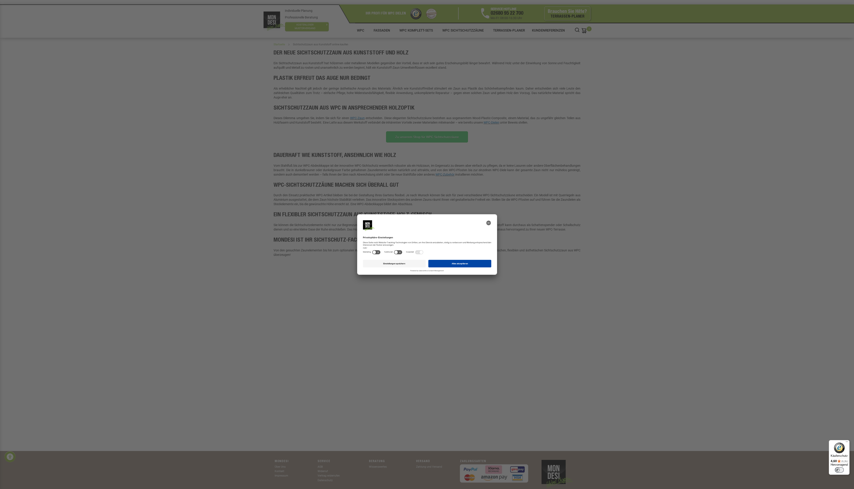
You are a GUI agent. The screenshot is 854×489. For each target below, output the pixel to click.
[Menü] (847, 442)
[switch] (839, 470)
